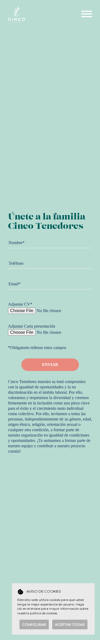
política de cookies (43, 613)
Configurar (34, 624)
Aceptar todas (70, 624)
